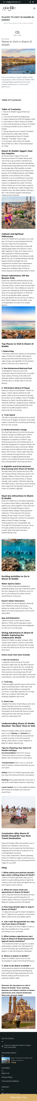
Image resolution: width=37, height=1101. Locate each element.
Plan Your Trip (18, 1097)
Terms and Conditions (10, 1081)
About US (5, 1073)
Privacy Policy (7, 1077)
